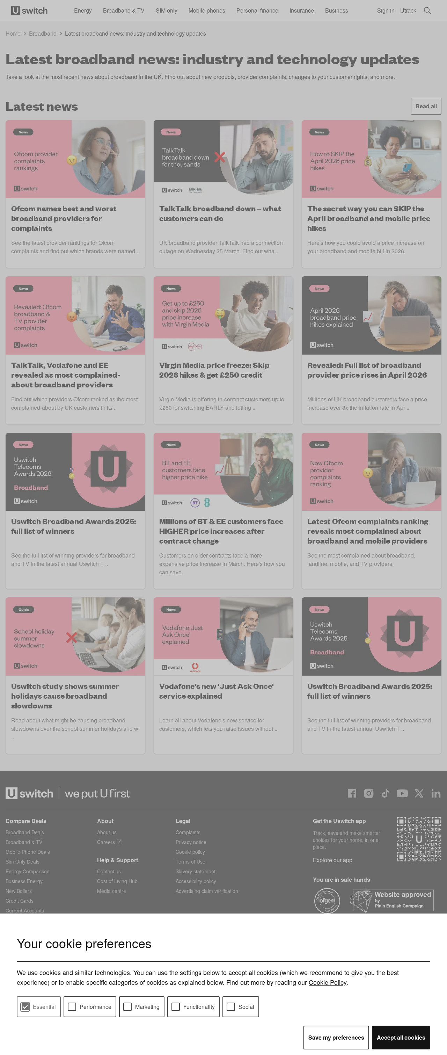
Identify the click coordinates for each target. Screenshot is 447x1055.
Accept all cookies (401, 1037)
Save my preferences (336, 1037)
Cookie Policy (327, 982)
